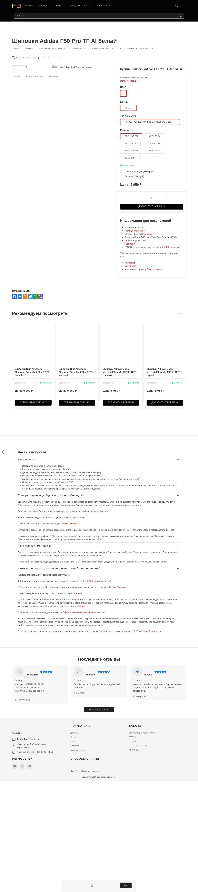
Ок (125, 885)
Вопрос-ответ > (154, 269)
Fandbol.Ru (17, 733)
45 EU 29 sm (130, 158)
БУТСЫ (132, 737)
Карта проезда (23, 747)
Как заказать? (27, 459)
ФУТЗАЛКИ (134, 741)
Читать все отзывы (99, 709)
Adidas (128, 108)
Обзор (16, 76)
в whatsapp (130, 262)
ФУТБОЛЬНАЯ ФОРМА (139, 746)
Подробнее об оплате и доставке (84, 771)
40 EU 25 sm (154, 136)
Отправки (74, 746)
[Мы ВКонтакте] (14, 766)
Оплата (128, 240)
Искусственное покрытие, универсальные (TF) (150, 122)
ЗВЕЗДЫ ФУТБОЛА (78, 6)
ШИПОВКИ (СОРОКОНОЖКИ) (142, 733)
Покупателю (101, 6)
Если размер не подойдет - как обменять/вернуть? (51, 495)
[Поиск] (181, 16)
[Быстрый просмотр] (52, 335)
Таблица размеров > (135, 230)
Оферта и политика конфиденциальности (84, 612)
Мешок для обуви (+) (139, 171)
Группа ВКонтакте (118, 587)
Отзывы (53, 76)
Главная (29, 6)
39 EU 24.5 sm (131, 136)
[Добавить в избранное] (52, 325)
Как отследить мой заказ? (34, 545)
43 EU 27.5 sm (131, 151)
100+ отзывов (172, 247)
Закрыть (155, 785)
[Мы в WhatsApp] (22, 766)
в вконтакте (130, 266)
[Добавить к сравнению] (52, 330)
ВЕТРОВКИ (134, 750)
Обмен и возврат (70, 523)
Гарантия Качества (78, 750)
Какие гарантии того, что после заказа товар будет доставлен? (59, 568)
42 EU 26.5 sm (154, 143)
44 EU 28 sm (154, 151)
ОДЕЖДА (42, 6)
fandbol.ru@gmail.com (28, 739)
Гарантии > (130, 244)
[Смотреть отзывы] (20, 383)
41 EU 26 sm (130, 143)
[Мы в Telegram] (29, 766)
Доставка (129, 237)
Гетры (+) (134, 176)
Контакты (156, 631)
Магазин (78, 593)
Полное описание (129, 81)
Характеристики (34, 76)
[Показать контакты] (176, 6)
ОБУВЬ (58, 6)
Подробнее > (147, 234)
